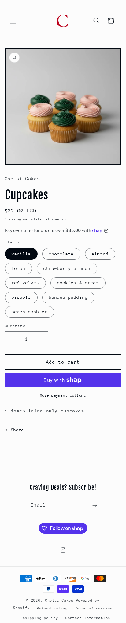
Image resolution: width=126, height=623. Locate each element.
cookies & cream (78, 282)
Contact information (87, 618)
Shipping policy (40, 618)
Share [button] (17, 429)
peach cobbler (30, 311)
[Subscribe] (95, 505)
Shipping (13, 219)
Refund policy (52, 608)
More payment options (63, 395)
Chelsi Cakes (60, 600)
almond (100, 253)
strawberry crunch (67, 268)
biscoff (21, 297)
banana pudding (68, 297)
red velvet (25, 282)
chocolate (61, 253)
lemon (18, 268)
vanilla (21, 253)
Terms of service (94, 608)
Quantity (15, 326)
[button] (13, 21)
